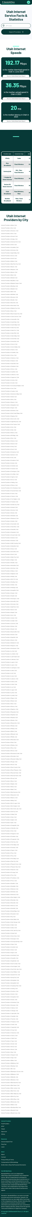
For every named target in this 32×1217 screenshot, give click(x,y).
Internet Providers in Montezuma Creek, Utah (11, 753)
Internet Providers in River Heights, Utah (10, 897)
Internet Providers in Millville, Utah (9, 736)
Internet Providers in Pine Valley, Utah (10, 858)
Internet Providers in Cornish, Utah (9, 382)
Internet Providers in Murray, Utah (9, 778)
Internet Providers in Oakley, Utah (9, 814)
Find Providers (5, 1123)
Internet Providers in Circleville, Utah (9, 352)
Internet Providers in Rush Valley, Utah (10, 919)
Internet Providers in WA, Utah (8, 1068)
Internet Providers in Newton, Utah (9, 797)
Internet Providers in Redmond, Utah (9, 889)
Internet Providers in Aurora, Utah (9, 255)
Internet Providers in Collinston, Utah (10, 374)
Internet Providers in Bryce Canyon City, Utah (11, 313)
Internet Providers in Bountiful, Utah (9, 302)
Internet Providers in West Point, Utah (10, 1090)
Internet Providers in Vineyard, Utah (9, 1055)
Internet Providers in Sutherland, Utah (10, 1002)
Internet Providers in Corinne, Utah (9, 380)
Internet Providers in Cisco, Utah (8, 355)
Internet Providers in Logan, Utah (9, 689)
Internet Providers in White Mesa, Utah (10, 1099)
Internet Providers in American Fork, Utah (11, 241)
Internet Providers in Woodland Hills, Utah (11, 1107)
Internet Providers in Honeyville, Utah (9, 590)
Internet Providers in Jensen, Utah (9, 618)
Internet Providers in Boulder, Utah (9, 300)
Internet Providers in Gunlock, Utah (9, 537)
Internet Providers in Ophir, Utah (8, 822)
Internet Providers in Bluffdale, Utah (9, 294)
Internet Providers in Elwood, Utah (9, 443)
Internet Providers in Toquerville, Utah (10, 1027)
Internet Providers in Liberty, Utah (9, 681)
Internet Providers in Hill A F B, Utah (9, 579)
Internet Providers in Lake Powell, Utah (10, 656)
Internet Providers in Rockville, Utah (9, 908)
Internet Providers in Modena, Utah (9, 745)
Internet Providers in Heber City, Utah (10, 557)
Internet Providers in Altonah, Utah (9, 236)
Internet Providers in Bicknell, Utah (9, 277)
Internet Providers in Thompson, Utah (10, 1021)
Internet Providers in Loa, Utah (8, 687)
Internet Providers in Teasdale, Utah (9, 1016)
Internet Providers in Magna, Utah (9, 698)
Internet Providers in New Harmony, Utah (10, 792)
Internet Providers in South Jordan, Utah (10, 963)
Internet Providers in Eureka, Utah (9, 463)
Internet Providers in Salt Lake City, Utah (10, 930)
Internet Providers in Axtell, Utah (9, 258)
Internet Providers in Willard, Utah (9, 1104)
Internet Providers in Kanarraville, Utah (10, 631)
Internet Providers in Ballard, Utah (9, 261)
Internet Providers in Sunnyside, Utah (10, 996)
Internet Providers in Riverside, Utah (9, 902)
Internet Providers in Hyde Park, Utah (10, 607)
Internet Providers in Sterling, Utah (9, 988)
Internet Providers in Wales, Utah (9, 1060)
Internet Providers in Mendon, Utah (9, 720)
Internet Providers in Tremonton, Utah (10, 1032)
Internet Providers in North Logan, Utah (10, 803)
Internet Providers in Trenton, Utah (9, 1035)
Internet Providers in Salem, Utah (9, 925)
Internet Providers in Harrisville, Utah (9, 551)
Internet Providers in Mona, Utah (8, 748)
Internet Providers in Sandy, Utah (9, 933)
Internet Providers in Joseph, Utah (9, 620)
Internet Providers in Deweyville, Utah (10, 405)
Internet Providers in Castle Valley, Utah (10, 324)
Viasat (3, 1129)
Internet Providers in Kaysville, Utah (9, 637)
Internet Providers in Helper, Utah (9, 559)
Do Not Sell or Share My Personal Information (13, 1165)
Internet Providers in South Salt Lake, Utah (11, 969)
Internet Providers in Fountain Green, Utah (11, 490)
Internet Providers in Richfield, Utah (9, 891)
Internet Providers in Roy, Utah (8, 916)
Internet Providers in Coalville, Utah (9, 371)
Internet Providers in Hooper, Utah (9, 593)
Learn (3, 1147)
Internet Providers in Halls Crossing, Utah (11, 543)
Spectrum (4, 1131)
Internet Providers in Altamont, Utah (9, 230)
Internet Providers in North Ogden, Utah (10, 806)
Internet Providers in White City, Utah (10, 1096)
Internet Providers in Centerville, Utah (10, 341)
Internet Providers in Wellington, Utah (10, 1074)
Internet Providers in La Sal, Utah (9, 651)
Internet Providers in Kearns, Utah (9, 640)
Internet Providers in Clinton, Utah (9, 369)
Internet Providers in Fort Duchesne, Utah (11, 488)
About (3, 1154)
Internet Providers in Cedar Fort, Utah (10, 330)
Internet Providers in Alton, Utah (8, 233)
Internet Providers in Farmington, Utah (10, 471)
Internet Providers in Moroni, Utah (9, 764)
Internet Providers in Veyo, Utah (8, 1052)
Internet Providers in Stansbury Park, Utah (11, 985)
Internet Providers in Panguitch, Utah (10, 833)
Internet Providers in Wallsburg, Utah (9, 1063)
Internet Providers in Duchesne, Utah (9, 410)
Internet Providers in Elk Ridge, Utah (9, 435)
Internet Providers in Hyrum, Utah (9, 609)
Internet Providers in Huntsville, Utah (9, 601)
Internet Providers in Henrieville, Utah (10, 565)
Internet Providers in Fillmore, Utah (9, 485)
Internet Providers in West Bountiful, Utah (11, 1082)
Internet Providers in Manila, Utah (9, 701)
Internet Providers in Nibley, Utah (9, 800)
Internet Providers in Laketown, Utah (10, 659)
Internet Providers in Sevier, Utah (9, 949)
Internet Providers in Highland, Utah (9, 573)
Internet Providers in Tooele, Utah (9, 1024)
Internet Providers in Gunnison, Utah (9, 540)
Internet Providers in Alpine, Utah (9, 225)
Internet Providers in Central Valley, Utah (10, 347)
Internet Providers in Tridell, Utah (9, 1038)
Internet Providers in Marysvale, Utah (9, 712)
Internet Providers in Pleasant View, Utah (10, 866)
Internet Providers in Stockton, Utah (9, 991)
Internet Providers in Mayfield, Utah (9, 714)
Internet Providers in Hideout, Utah (9, 571)
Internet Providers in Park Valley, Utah (10, 844)
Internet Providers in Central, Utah (9, 344)
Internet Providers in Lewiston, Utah (9, 678)
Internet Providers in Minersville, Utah (10, 739)
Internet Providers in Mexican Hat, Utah (10, 723)
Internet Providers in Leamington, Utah (10, 667)
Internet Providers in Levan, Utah (9, 676)
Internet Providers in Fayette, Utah (9, 477)
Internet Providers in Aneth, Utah (9, 244)
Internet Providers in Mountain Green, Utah (11, 772)
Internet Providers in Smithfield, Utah (10, 955)
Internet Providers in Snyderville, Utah (10, 960)
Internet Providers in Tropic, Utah (9, 1041)
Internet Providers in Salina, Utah (9, 927)
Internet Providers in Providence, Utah (10, 878)
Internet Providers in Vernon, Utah (9, 1049)
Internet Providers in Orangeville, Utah (10, 825)
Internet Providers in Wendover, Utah (9, 1079)
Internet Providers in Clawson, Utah (9, 360)
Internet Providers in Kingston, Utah (9, 645)
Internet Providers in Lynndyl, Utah (9, 695)
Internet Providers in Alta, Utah (8, 228)
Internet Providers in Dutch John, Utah (10, 418)
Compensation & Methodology (9, 1162)
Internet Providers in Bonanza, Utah (9, 297)
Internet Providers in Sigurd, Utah (9, 952)
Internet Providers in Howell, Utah (9, 595)
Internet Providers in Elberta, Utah (9, 432)
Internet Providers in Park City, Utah (9, 842)
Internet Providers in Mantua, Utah (9, 706)
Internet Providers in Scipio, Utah (9, 944)
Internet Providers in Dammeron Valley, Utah (11, 394)
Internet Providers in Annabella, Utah (9, 247)
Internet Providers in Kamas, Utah (9, 626)
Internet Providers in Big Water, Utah (9, 280)
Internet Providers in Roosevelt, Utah (10, 913)
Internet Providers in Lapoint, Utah (9, 662)
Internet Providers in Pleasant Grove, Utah (11, 864)
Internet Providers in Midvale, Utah (9, 725)
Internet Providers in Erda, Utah (8, 457)
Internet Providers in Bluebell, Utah (9, 288)
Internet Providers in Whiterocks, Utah (10, 1102)
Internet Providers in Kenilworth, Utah (10, 642)
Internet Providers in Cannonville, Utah (10, 319)
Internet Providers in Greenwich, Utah (10, 532)
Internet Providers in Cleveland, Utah (9, 366)
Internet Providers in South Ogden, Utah (10, 966)
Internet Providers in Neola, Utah (9, 786)
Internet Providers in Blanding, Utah (9, 286)
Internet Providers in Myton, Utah (9, 781)
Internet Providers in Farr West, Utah (9, 474)
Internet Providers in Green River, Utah (10, 526)
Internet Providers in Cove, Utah (8, 388)
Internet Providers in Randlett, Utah (9, 883)
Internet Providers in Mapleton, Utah (9, 709)
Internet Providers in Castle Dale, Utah (10, 322)
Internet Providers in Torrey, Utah (9, 1030)
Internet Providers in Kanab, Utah (9, 629)
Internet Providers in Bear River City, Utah (11, 264)
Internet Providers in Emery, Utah (9, 446)
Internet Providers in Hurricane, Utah (9, 604)
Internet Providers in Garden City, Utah (10, 504)
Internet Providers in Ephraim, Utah (9, 454)
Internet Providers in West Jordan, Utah (10, 1088)
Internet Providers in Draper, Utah (9, 407)
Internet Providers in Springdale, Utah (10, 980)
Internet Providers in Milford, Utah (9, 731)
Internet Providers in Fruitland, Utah (9, 501)
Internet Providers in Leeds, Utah (9, 670)
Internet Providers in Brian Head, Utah (10, 305)
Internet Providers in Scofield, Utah (9, 947)
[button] (16, 32)
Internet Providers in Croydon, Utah (9, 391)
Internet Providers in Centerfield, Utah (10, 338)
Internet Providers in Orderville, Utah (9, 828)
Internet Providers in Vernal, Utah (9, 1046)
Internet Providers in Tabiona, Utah (9, 1008)
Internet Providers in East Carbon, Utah (10, 424)
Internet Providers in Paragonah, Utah (10, 839)
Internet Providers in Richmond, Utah (9, 894)
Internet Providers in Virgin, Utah (8, 1057)
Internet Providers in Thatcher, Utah (9, 1019)
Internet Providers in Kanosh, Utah (9, 634)
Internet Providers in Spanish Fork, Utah (10, 974)
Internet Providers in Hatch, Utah (9, 554)
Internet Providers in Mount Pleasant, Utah (11, 770)
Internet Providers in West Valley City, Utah (11, 1093)
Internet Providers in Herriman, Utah (9, 568)
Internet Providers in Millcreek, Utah (9, 734)
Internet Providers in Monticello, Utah (10, 756)
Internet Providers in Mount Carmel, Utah (10, 767)
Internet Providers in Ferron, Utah (9, 479)
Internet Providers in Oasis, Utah (8, 817)
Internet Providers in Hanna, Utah (9, 548)
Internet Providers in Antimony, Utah (9, 250)
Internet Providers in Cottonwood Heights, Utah (12, 385)
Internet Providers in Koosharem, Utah (10, 648)
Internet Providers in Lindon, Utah (9, 684)
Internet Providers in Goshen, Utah (9, 521)
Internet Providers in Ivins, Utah (8, 615)
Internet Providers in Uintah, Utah (9, 1043)
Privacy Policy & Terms (7, 1159)
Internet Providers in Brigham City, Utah (10, 308)
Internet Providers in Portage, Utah (9, 872)
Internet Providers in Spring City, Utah (10, 977)
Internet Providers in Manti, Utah (8, 703)
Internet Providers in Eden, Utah (8, 430)
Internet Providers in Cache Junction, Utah (11, 316)
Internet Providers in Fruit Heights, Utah (10, 499)
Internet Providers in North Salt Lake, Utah (11, 808)
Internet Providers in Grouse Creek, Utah (10, 535)
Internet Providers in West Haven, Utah (10, 1085)
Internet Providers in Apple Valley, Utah (10, 253)
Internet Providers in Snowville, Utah (9, 958)
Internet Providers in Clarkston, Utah (9, 358)
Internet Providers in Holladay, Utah (9, 587)
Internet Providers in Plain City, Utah (9, 861)
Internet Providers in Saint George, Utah (10, 922)
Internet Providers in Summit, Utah (9, 994)
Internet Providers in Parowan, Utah (9, 847)
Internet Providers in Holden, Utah (9, 584)
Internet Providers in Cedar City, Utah (10, 327)
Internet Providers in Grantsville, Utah (10, 524)
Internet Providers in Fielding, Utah (9, 482)
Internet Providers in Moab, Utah (8, 742)
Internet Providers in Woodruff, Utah (9, 1110)
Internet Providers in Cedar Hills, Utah (10, 333)
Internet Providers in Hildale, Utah (9, 576)
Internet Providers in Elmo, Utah (8, 438)
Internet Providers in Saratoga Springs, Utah (11, 941)
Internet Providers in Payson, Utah (9, 850)
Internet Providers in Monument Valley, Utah (11, 759)
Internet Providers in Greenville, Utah (9, 529)
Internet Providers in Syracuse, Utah (9, 1005)
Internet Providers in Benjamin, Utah (9, 269)
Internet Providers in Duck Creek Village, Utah (11, 413)
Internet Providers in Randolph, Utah (9, 886)
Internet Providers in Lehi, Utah (8, 673)
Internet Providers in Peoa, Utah (8, 853)
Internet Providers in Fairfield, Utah (9, 465)
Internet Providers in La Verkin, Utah (9, 654)
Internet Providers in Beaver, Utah (9, 266)
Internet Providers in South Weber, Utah (10, 972)
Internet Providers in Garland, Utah (9, 507)
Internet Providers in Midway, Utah (9, 728)
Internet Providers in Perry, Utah (8, 855)
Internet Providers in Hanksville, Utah (10, 546)
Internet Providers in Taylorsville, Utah (10, 1013)
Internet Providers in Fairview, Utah (9, 468)
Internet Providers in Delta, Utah (8, 399)
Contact (3, 1157)
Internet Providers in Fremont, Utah (9, 496)
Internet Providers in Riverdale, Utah (9, 900)
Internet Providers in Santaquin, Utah (10, 938)
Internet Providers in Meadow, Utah (9, 717)
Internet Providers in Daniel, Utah (9, 396)
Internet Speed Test (7, 1141)
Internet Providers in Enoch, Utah (9, 449)
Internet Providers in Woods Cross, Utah (10, 1113)
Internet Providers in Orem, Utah (8, 831)
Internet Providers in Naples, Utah (9, 783)
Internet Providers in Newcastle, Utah (10, 795)
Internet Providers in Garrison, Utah (9, 510)
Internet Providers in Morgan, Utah (9, 761)
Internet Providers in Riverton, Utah (9, 905)
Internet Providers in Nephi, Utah (8, 789)
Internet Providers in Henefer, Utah (9, 562)
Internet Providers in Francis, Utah (9, 493)
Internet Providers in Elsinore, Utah (9, 441)
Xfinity (3, 1134)
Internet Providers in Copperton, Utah (10, 377)
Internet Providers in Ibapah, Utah (9, 612)
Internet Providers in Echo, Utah (8, 427)
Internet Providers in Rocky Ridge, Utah (10, 911)
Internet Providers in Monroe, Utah (9, 750)
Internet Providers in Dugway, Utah (9, 416)
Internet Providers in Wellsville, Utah (9, 1077)
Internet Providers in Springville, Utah (10, 983)
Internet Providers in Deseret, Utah (9, 402)
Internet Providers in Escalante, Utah (10, 460)
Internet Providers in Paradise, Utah (9, 836)
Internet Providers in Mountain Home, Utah (11, 775)
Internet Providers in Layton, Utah (9, 665)
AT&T (2, 1126)
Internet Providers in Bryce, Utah (8, 311)
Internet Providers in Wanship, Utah (9, 1066)
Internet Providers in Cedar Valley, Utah (10, 335)
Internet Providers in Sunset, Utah (9, 999)
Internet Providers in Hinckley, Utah (9, 582)
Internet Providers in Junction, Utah (9, 623)
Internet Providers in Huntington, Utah (10, 598)
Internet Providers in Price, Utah (8, 875)
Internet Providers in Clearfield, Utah (9, 363)
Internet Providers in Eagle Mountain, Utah (11, 421)
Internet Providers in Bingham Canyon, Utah (11, 283)
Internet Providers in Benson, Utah (9, 272)
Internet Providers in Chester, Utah (9, 349)
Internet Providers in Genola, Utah (9, 512)
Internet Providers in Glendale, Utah (9, 515)
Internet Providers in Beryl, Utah (8, 275)
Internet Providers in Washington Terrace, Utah (12, 1071)
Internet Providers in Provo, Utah (9, 880)
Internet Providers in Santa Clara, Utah (10, 936)
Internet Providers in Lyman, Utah (9, 692)
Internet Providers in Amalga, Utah (9, 239)
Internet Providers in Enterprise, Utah (10, 452)
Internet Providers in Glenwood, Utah (9, 518)
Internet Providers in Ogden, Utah (9, 819)
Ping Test (3, 1144)
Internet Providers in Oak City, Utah (9, 811)
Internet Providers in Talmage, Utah (9, 1010)
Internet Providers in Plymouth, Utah (9, 869)
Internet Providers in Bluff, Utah (8, 291)
